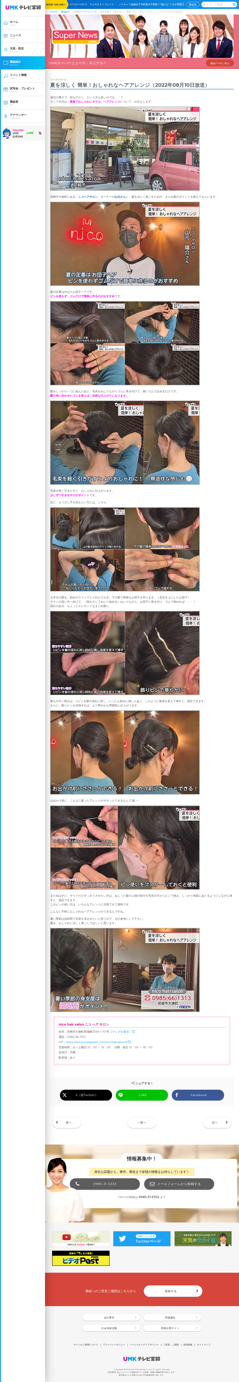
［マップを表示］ (120, 1031)
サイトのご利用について (86, 1345)
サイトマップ (203, 1345)
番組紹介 (65, 11)
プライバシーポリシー (114, 1345)
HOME (54, 11)
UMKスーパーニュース (85, 11)
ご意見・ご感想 (171, 1345)
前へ (69, 1122)
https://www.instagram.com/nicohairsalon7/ (97, 1042)
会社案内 (109, 1317)
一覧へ (141, 1122)
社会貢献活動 (109, 1328)
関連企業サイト (170, 1328)
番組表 (193, 4)
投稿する (171, 1291)
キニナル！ (105, 11)
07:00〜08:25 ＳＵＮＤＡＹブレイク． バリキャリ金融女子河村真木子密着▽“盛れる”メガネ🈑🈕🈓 (128, 4)
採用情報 (187, 1345)
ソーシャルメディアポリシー (144, 1345)
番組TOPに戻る (219, 63)
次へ (215, 1122)
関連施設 (170, 1317)
